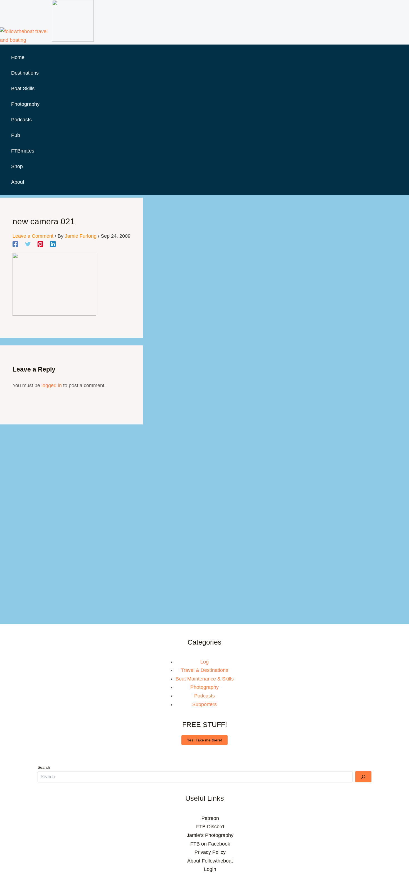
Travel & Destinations (204, 670)
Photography (204, 687)
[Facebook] (15, 244)
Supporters (204, 704)
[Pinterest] (40, 244)
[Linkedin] (53, 244)
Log (204, 662)
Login (210, 869)
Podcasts (204, 696)
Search (44, 767)
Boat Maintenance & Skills (205, 679)
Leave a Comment (33, 236)
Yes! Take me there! (204, 740)
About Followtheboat (210, 861)
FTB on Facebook (210, 844)
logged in (51, 385)
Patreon (210, 818)
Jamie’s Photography (210, 835)
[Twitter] (28, 244)
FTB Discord (210, 826)
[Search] (363, 776)
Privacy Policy (210, 852)
